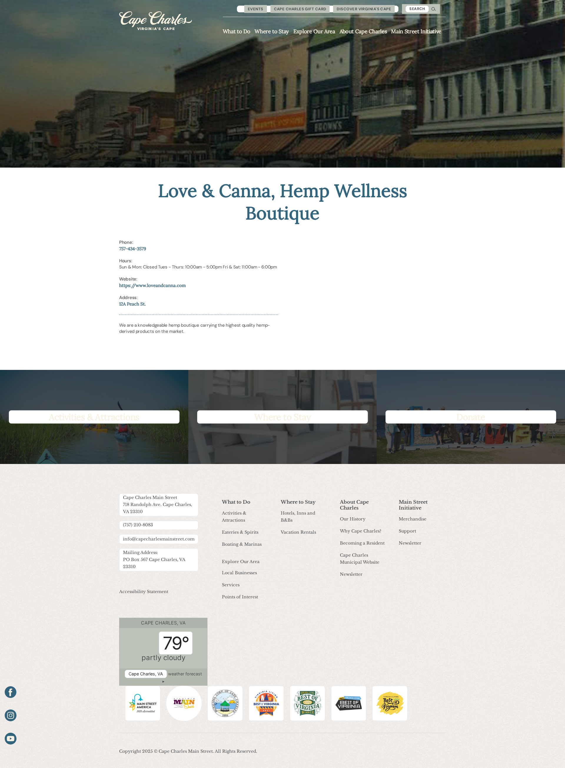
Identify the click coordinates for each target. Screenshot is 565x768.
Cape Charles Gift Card (300, 8)
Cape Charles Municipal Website (359, 558)
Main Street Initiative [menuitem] (416, 31)
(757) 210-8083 (138, 524)
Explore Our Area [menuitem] (314, 31)
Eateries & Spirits (240, 532)
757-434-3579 (132, 248)
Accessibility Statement (143, 591)
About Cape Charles (354, 505)
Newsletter (351, 574)
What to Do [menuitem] (236, 31)
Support (407, 531)
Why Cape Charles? (360, 531)
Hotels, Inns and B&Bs (298, 516)
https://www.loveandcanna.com (152, 285)
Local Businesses (239, 572)
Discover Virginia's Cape (364, 8)
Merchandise (412, 519)
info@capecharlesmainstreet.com (159, 539)
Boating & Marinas (242, 544)
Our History (352, 519)
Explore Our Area (241, 561)
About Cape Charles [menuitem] (363, 31)
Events (255, 8)
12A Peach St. (132, 304)
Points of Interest (240, 597)
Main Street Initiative (413, 505)
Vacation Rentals (298, 532)
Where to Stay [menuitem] (272, 31)
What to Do (236, 502)
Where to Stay (298, 502)
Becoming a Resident (362, 543)
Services (231, 584)
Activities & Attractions (234, 516)
